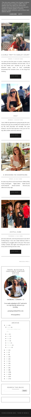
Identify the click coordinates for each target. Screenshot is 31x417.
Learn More (13, 14)
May (8, 338)
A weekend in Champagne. (15, 175)
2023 (7, 354)
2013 (7, 376)
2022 (7, 356)
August (9, 327)
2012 (7, 378)
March (8, 343)
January (9, 347)
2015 (7, 372)
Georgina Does (11, 413)
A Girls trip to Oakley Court (15, 55)
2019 (7, 363)
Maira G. (26, 413)
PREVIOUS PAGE (24, 261)
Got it (20, 14)
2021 (7, 359)
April (8, 340)
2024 (7, 352)
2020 (7, 361)
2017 (7, 367)
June (8, 336)
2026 (7, 325)
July (16, 116)
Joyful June (15, 232)
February (9, 345)
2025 (7, 350)
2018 (7, 365)
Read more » (15, 76)
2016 (7, 370)
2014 (7, 374)
